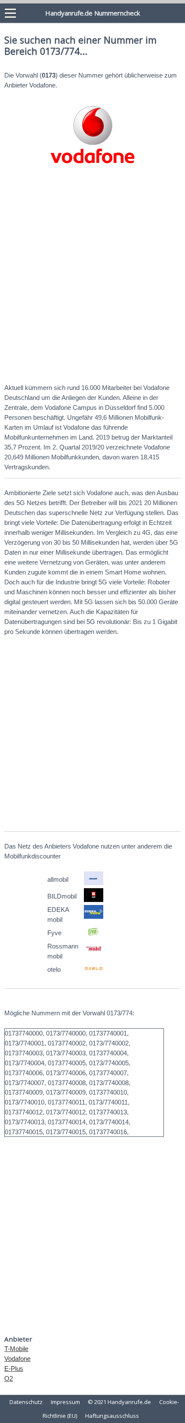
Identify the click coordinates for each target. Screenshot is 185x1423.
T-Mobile (16, 1348)
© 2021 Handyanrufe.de (119, 1402)
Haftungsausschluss (112, 1416)
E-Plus (13, 1368)
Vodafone (17, 1358)
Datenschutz (26, 1402)
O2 (8, 1378)
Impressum (65, 1402)
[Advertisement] (92, 277)
